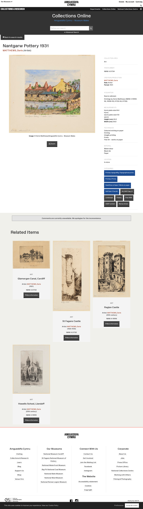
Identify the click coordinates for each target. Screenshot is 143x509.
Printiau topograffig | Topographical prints (119, 172)
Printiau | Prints (110, 179)
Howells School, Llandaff (31, 403)
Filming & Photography (122, 479)
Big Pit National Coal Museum (54, 469)
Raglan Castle (111, 307)
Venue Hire (19, 479)
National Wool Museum (53, 478)
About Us (122, 454)
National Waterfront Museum (53, 465)
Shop (19, 475)
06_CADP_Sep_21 (127, 191)
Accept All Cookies (132, 505)
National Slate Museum (53, 474)
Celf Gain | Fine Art (111, 191)
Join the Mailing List (88, 462)
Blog (19, 466)
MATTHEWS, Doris (13, 50)
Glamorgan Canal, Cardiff (31, 278)
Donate (121, 2)
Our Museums (6, 1)
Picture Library (122, 466)
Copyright (88, 490)
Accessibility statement (88, 482)
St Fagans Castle (71, 321)
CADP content (110, 204)
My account (130, 2)
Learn (19, 462)
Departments (95, 9)
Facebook (88, 466)
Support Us (19, 471)
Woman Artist (123, 204)
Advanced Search (72, 32)
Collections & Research (13, 9)
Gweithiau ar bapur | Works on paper (117, 185)
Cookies (88, 486)
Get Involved (88, 458)
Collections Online (108, 9)
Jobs (122, 458)
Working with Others (122, 475)
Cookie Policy (53, 505)
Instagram (88, 471)
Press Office (122, 462)
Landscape (109, 197)
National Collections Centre (128, 9)
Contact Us (88, 454)
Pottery (119, 197)
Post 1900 (128, 197)
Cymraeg (139, 2)
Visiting (19, 454)
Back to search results (13, 37)
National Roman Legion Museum (54, 482)
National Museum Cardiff (53, 454)
